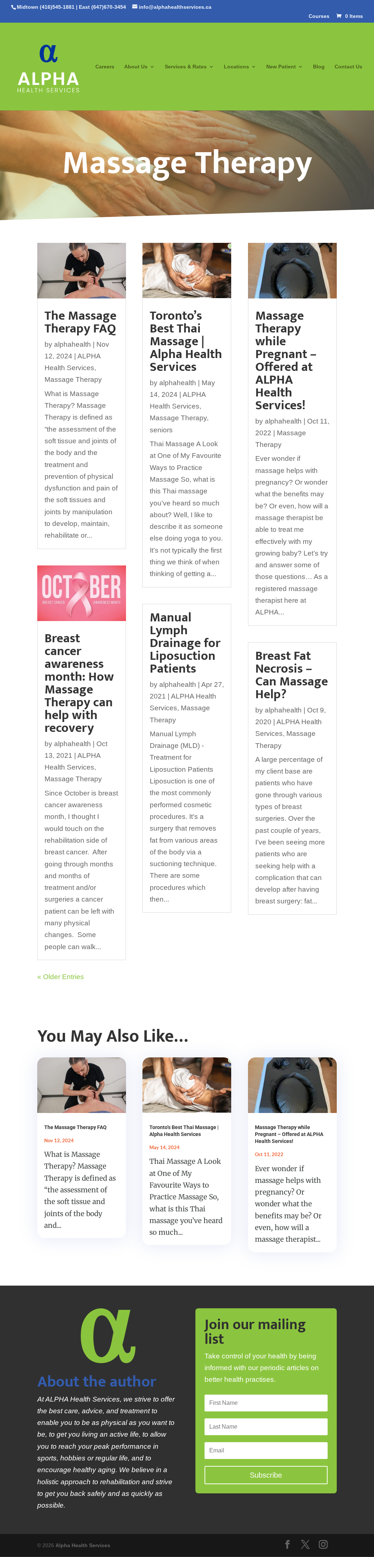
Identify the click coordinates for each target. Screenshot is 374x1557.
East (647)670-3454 (102, 7)
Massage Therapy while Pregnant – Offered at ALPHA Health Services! (286, 360)
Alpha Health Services (83, 1545)
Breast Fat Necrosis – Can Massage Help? (291, 675)
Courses (319, 16)
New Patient (281, 66)
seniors (161, 430)
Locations (236, 66)
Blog (319, 66)
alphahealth (72, 344)
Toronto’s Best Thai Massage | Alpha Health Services (186, 341)
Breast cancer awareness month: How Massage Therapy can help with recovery (79, 683)
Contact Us (348, 66)
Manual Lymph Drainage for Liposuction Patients (185, 643)
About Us (136, 66)
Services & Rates (186, 66)
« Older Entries (60, 977)
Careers (104, 66)
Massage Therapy (73, 379)
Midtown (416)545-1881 (46, 7)
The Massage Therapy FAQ (81, 322)
